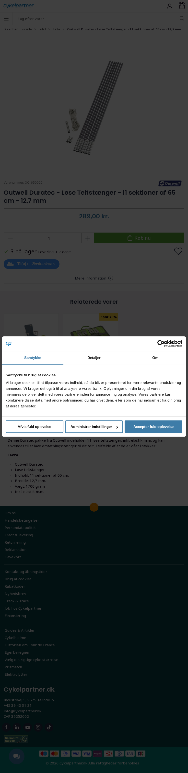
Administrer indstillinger (91, 427)
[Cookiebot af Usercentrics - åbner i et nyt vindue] (161, 343)
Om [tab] (155, 358)
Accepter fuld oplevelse (153, 427)
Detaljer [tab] (94, 358)
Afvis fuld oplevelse (34, 427)
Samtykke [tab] (32, 358)
